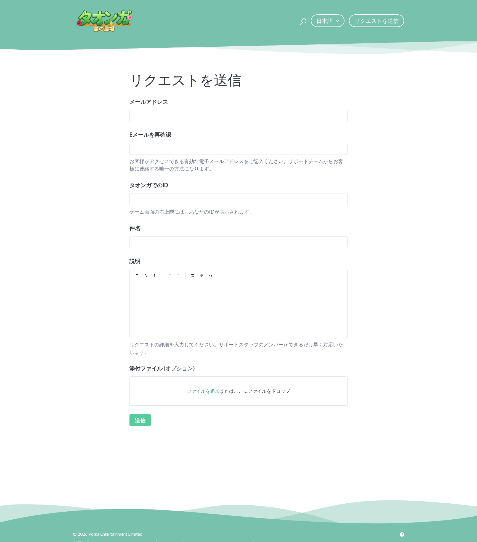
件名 (135, 228)
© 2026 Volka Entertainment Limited (107, 533)
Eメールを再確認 (150, 134)
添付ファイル (162, 368)
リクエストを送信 (376, 20)
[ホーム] (104, 21)
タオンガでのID (148, 185)
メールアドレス (148, 101)
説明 (135, 260)
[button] (302, 20)
